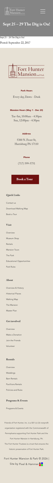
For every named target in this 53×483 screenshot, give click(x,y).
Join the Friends (13, 340)
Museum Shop (12, 238)
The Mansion (12, 305)
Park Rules (10, 266)
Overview (10, 232)
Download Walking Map (17, 208)
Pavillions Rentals (14, 384)
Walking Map (12, 299)
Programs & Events (14, 408)
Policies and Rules (14, 390)
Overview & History (15, 288)
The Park (10, 255)
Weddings (10, 373)
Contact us (11, 203)
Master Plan (11, 310)
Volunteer (10, 346)
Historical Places (13, 293)
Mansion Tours (12, 249)
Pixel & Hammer (29, 464)
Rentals (9, 244)
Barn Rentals (11, 378)
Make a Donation (14, 334)
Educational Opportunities (18, 261)
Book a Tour (24, 179)
